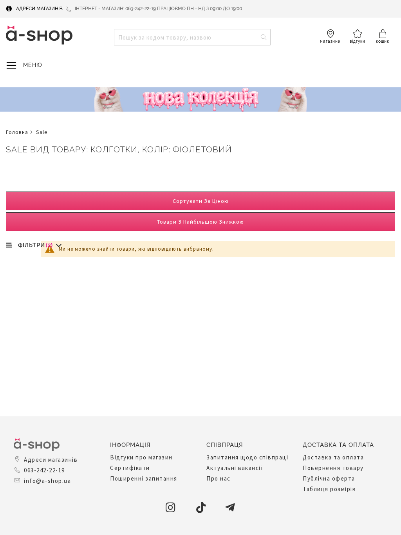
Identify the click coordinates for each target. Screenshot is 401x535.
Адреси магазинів (39, 8)
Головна (17, 132)
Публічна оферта (329, 478)
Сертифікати (130, 468)
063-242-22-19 (44, 470)
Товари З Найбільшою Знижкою (200, 221)
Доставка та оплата (333, 457)
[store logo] (39, 35)
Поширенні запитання (143, 478)
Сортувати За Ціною (201, 200)
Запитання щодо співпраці (247, 457)
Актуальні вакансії (234, 468)
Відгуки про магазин (141, 457)
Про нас (218, 478)
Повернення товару (333, 468)
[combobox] (192, 37)
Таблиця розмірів (329, 489)
